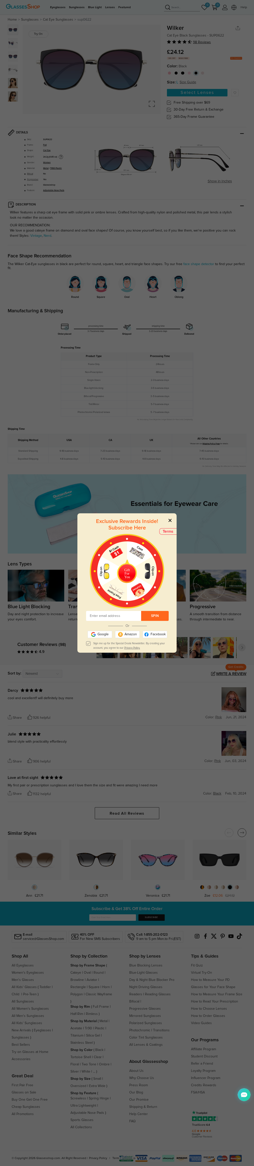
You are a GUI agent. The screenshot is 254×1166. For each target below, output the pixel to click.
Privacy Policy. (132, 647)
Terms (168, 531)
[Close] (170, 520)
